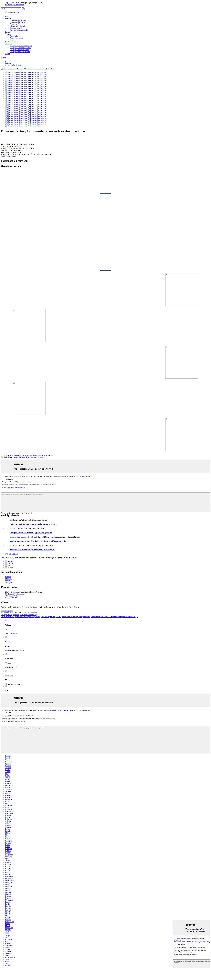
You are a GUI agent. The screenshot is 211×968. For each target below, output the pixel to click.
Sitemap (16, 615)
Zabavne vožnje (15, 24)
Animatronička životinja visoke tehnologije (123, 617)
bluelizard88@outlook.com (14, 5)
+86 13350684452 (11, 596)
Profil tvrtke (14, 36)
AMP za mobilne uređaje (28, 615)
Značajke (8, 44)
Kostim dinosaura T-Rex (99, 617)
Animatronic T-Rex (7, 617)
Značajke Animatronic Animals (20, 48)
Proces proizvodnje (16, 38)
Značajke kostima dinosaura (19, 50)
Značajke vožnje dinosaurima (20, 52)
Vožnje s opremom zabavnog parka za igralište (31, 533)
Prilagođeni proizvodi (17, 26)
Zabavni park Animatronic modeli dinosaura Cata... (33, 524)
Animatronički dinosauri (18, 22)
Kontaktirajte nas (11, 42)
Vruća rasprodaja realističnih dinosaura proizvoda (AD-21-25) (31, 455)
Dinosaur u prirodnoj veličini (51, 617)
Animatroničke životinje (18, 20)
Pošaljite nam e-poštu (8, 156)
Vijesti (7, 54)
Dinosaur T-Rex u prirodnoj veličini (27, 617)
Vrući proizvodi (6, 615)
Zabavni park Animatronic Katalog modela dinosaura (26, 457)
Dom (7, 16)
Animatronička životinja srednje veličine (76, 617)
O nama (8, 34)
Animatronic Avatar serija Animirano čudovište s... (32, 550)
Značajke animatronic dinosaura (21, 46)
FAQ (11, 40)
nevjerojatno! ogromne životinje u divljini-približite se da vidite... (39, 541)
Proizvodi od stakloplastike (19, 30)
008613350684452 (11, 598)
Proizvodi (8, 18)
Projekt (7, 32)
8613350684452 (11, 667)
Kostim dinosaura (16, 28)
